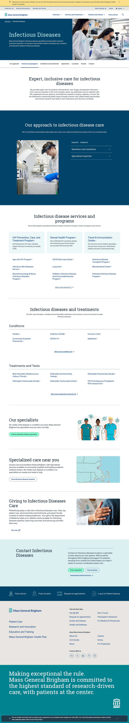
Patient (15, 621)
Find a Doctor (113, 15)
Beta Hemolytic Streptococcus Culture (26, 375)
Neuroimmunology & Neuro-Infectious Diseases (24, 276)
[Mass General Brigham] (16, 14)
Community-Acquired (21, 340)
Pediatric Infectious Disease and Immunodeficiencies (64, 276)
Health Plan (8, 8)
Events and (77, 621)
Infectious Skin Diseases (23, 268)
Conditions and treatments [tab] (49, 64)
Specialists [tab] (65, 64)
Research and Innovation (23, 8)
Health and (78, 625)
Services (7, 21)
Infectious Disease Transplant (100, 260)
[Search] (122, 14)
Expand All (75, 142)
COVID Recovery (62, 259)
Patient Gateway (99, 8)
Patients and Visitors (95, 15)
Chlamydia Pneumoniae (101, 374)
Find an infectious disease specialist (24, 434)
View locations (92, 570)
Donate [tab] (83, 64)
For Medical (108, 621)
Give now (14, 530)
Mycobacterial (101, 267)
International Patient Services (80, 575)
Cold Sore (57, 334)
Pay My (74, 613)
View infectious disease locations (23, 479)
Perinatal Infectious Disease (104, 275)
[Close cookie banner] (117, 718)
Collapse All (84, 142)
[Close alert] (119, 2)
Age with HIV (22, 259)
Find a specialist (76, 570)
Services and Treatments (74, 15)
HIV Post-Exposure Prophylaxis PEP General (101, 382)
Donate (111, 8)
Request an (79, 617)
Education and (21, 631)
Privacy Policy (38, 719)
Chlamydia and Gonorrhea (61, 375)
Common (94, 334)
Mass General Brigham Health (28, 636)
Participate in (107, 617)
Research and (22, 626)
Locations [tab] (75, 64)
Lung (56, 267)
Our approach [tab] (14, 64)
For (103, 644)
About (73, 636)
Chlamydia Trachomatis (26, 381)
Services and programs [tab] (30, 64)
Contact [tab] (91, 64)
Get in (102, 613)
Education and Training (39, 8)
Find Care (56, 15)
